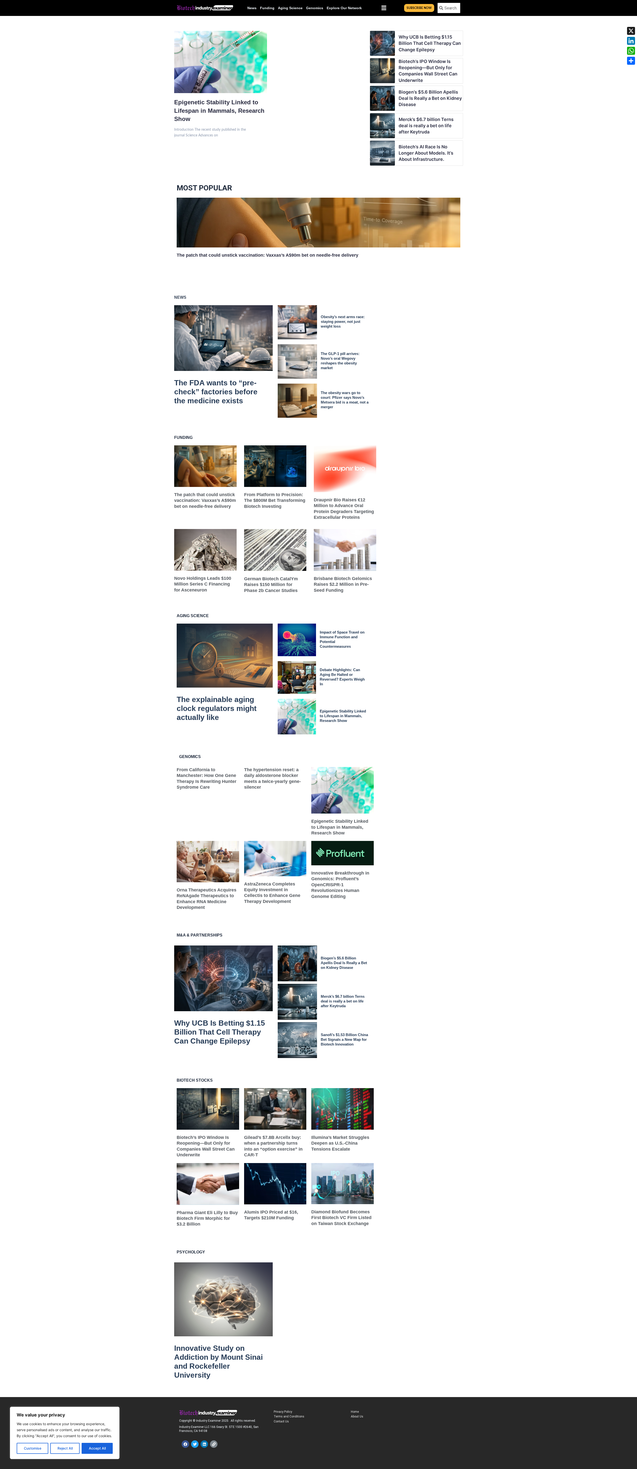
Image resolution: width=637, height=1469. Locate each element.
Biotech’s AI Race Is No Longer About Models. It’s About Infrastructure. (426, 153)
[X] (631, 31)
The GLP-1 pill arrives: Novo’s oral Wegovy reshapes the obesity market (340, 361)
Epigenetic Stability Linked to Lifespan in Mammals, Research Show (219, 110)
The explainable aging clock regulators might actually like (217, 708)
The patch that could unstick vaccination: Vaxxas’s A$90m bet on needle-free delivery (267, 255)
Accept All (97, 1448)
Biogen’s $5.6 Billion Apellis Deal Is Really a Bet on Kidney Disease (430, 98)
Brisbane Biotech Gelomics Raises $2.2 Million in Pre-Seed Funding (343, 584)
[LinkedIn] (631, 41)
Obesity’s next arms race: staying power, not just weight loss (343, 321)
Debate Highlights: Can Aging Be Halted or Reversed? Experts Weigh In (342, 677)
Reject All (65, 1448)
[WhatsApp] (631, 51)
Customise (32, 1448)
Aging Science (290, 8)
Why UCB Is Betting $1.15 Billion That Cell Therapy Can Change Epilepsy (430, 43)
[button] (383, 7)
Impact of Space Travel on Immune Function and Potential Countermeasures (342, 639)
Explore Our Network (344, 8)
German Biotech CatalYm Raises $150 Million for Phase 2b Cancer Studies (271, 584)
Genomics (314, 8)
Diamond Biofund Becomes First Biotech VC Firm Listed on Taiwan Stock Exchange (341, 1217)
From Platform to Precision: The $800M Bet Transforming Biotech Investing (274, 500)
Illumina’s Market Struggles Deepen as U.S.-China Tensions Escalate (340, 1143)
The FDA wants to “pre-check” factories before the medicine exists (216, 392)
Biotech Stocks (195, 1080)
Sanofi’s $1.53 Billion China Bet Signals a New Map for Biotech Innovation (344, 1039)
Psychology (191, 1252)
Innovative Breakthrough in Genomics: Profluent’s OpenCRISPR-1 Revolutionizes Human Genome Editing (340, 885)
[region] (64, 1433)
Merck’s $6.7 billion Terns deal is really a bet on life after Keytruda (426, 125)
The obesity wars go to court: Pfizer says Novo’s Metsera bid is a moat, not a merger (345, 400)
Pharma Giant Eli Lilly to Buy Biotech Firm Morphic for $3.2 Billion (207, 1218)
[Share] (631, 61)
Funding (267, 8)
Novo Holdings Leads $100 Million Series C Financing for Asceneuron (202, 584)
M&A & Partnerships (199, 935)
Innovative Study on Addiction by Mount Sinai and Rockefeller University (218, 1361)
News (252, 8)
